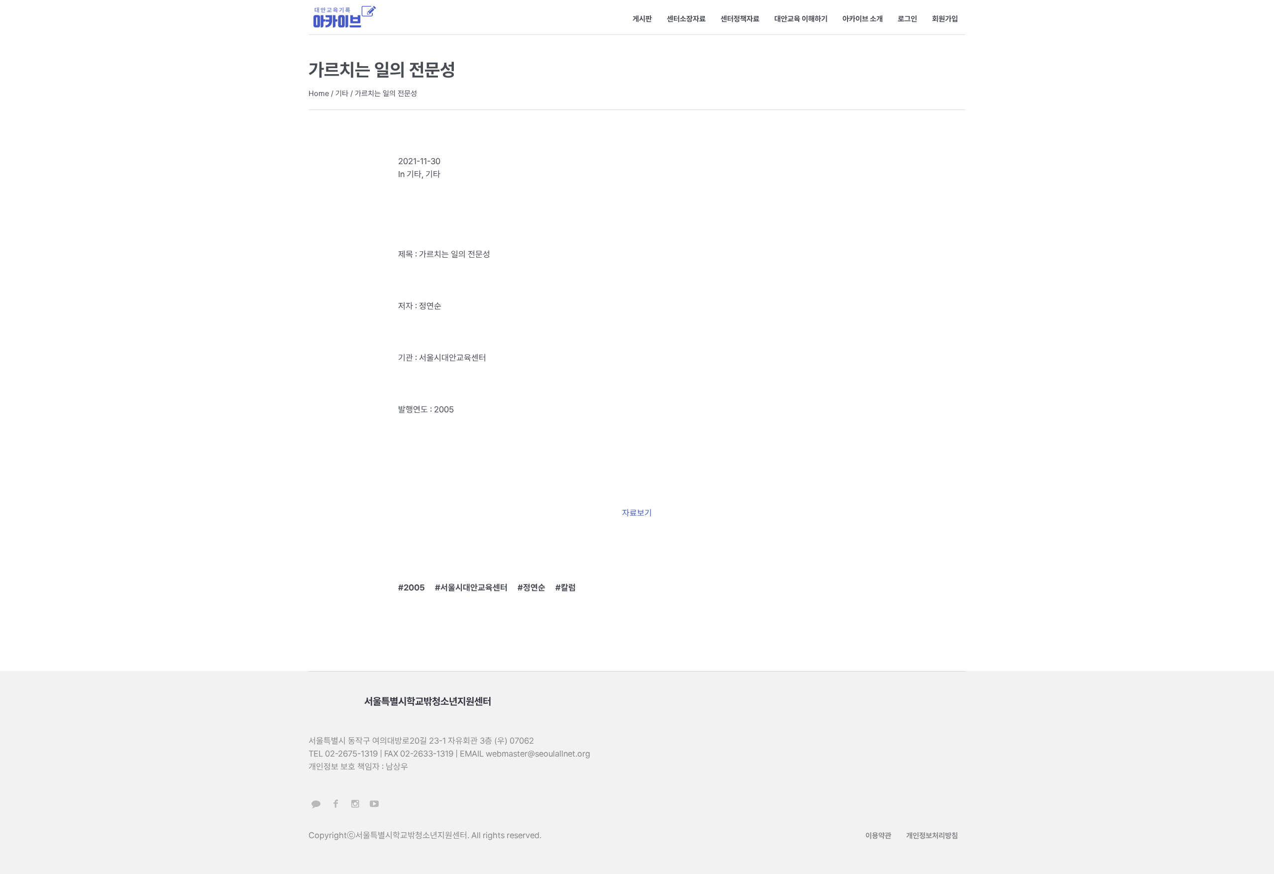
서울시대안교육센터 (474, 587)
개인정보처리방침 (932, 835)
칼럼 (568, 587)
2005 (414, 587)
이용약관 (878, 835)
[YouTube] (374, 803)
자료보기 (637, 513)
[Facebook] (335, 803)
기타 (341, 93)
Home (319, 93)
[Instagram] (354, 803)
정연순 (534, 587)
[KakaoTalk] (316, 803)
